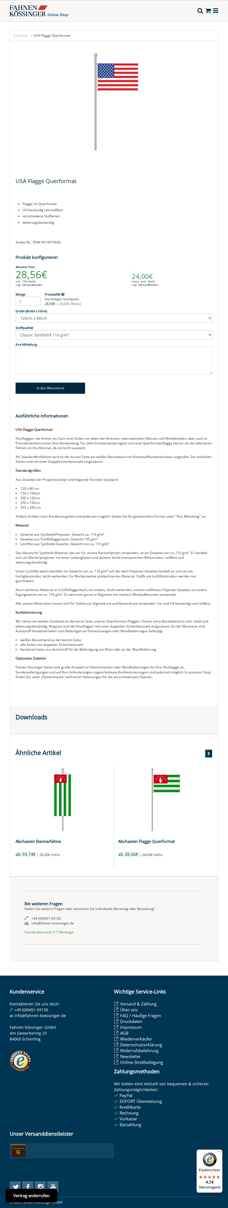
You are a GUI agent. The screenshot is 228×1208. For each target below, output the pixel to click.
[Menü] (219, 1153)
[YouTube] (52, 1186)
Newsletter (130, 1056)
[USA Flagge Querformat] (114, 102)
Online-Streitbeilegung (141, 1062)
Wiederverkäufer (136, 1039)
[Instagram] (40, 1186)
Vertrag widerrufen (31, 1195)
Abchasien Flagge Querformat (146, 841)
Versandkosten (32, 284)
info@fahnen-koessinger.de (40, 1015)
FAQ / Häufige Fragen (140, 1015)
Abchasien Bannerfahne (38, 841)
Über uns (129, 1009)
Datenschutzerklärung (141, 1044)
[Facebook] (27, 1186)
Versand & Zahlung (138, 1004)
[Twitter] (15, 1186)
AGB (124, 1033)
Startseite (20, 35)
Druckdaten (131, 1021)
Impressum (131, 1027)
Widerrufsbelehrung (139, 1050)
